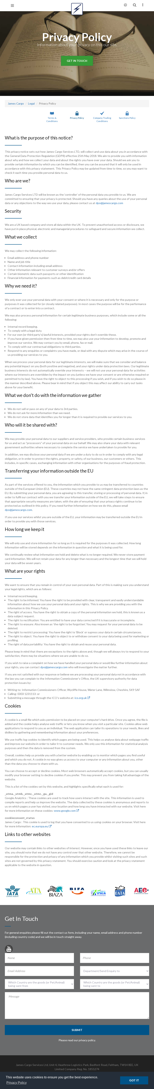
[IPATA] (98, 892)
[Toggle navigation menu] (12, 5)
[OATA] (120, 890)
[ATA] (34, 890)
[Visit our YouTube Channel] (9, 950)
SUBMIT (77, 1030)
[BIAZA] (55, 890)
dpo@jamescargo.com (109, 203)
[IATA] (12, 890)
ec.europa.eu (40, 826)
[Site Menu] (142, 5)
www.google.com (65, 810)
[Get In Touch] (125, 5)
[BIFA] (77, 890)
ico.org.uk (81, 698)
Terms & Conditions (52, 119)
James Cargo (16, 103)
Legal (31, 103)
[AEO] (141, 890)
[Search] (134, 5)
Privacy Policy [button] (16, 1082)
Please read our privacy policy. (77, 1040)
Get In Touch (77, 60)
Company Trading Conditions (102, 119)
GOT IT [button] (134, 1080)
